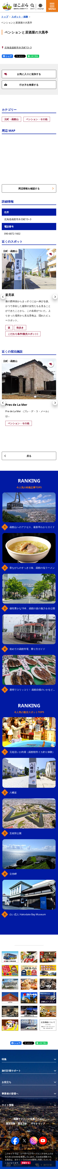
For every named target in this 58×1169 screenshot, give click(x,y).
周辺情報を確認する (29, 188)
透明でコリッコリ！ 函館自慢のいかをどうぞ (33, 689)
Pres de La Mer (16, 405)
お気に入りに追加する (29, 74)
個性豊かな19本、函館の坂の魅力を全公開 (32, 608)
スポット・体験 (19, 16)
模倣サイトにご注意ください (29, 1118)
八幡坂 (13, 792)
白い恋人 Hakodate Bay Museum (28, 914)
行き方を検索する (29, 84)
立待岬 (13, 873)
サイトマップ (38, 1123)
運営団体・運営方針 (16, 1123)
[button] (3, 296)
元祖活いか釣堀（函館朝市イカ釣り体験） (32, 752)
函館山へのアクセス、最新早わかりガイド (32, 527)
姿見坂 (9, 295)
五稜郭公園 (15, 833)
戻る (29, 455)
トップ (4, 16)
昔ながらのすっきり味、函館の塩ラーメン (32, 567)
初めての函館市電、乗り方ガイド (27, 649)
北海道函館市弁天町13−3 (18, 47)
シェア (8, 56)
